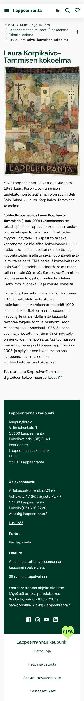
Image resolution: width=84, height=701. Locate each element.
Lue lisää (16, 523)
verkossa (50, 377)
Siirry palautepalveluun (28, 576)
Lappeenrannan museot (28, 30)
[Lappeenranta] (27, 10)
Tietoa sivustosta (42, 664)
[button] (67, 10)
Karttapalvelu (20, 542)
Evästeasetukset (42, 691)
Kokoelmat (60, 30)
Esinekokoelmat (21, 35)
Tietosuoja (42, 651)
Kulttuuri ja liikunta (35, 25)
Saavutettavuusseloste (42, 677)
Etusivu (9, 25)
